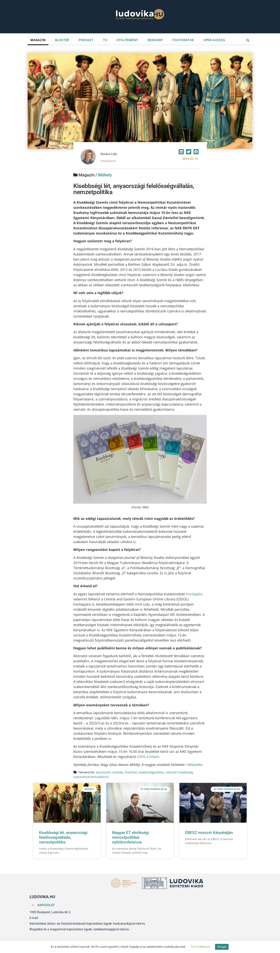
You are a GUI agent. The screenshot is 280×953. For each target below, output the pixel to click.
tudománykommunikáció (91, 777)
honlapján (194, 594)
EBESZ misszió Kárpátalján (209, 832)
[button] (181, 151)
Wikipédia (195, 764)
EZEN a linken (148, 756)
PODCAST (86, 40)
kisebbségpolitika (151, 772)
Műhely (105, 175)
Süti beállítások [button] (200, 946)
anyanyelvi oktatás (109, 772)
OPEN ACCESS (214, 40)
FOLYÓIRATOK (183, 40)
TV (105, 40)
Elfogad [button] (221, 946)
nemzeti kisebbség (179, 772)
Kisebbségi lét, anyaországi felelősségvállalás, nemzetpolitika (63, 837)
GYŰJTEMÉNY (127, 40)
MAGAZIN (38, 40)
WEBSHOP (155, 40)
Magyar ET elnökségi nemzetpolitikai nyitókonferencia (130, 837)
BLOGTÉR (62, 40)
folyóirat (131, 772)
